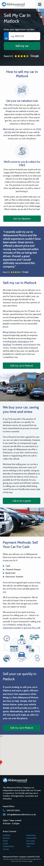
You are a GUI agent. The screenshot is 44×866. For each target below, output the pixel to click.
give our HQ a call (32, 628)
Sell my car (22, 46)
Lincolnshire (29, 796)
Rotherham (31, 835)
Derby (14, 341)
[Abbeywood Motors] (13, 4)
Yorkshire (12, 332)
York (28, 846)
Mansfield (30, 844)
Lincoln (6, 849)
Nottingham (23, 341)
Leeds (5, 844)
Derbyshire (7, 799)
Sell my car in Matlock (21, 365)
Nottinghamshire (17, 796)
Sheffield (7, 344)
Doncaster (30, 841)
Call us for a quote (21, 500)
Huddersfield (8, 846)
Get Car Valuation (22, 218)
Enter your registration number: (19, 29)
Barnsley (6, 838)
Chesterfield (31, 838)
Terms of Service (23, 861)
